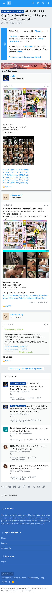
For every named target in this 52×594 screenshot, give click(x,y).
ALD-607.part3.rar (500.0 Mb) (16, 175)
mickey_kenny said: (13, 329)
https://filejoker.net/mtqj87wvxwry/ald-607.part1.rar (25, 295)
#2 (48, 205)
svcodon (13, 434)
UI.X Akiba (8, 574)
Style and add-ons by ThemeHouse (21, 591)
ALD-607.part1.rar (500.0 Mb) (16, 170)
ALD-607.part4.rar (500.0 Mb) (16, 177)
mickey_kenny (18, 398)
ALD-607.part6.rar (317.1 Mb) (15, 183)
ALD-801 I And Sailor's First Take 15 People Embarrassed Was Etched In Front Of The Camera (28, 409)
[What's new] (43, 3)
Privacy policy (33, 578)
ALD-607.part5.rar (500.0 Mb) (16, 180)
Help (42, 578)
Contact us (6, 548)
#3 (48, 325)
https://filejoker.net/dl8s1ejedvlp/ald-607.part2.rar (24, 298)
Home (3, 538)
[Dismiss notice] (47, 31)
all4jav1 (16, 458)
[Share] (45, 86)
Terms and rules (19, 578)
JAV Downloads (22, 392)
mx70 (6, 23)
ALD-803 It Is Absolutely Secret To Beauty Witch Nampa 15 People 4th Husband (26, 386)
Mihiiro (13, 451)
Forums (4, 543)
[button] (4, 3)
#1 (48, 86)
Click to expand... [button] (26, 352)
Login (3, 561)
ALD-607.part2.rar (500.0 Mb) (16, 172)
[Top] (9, 582)
